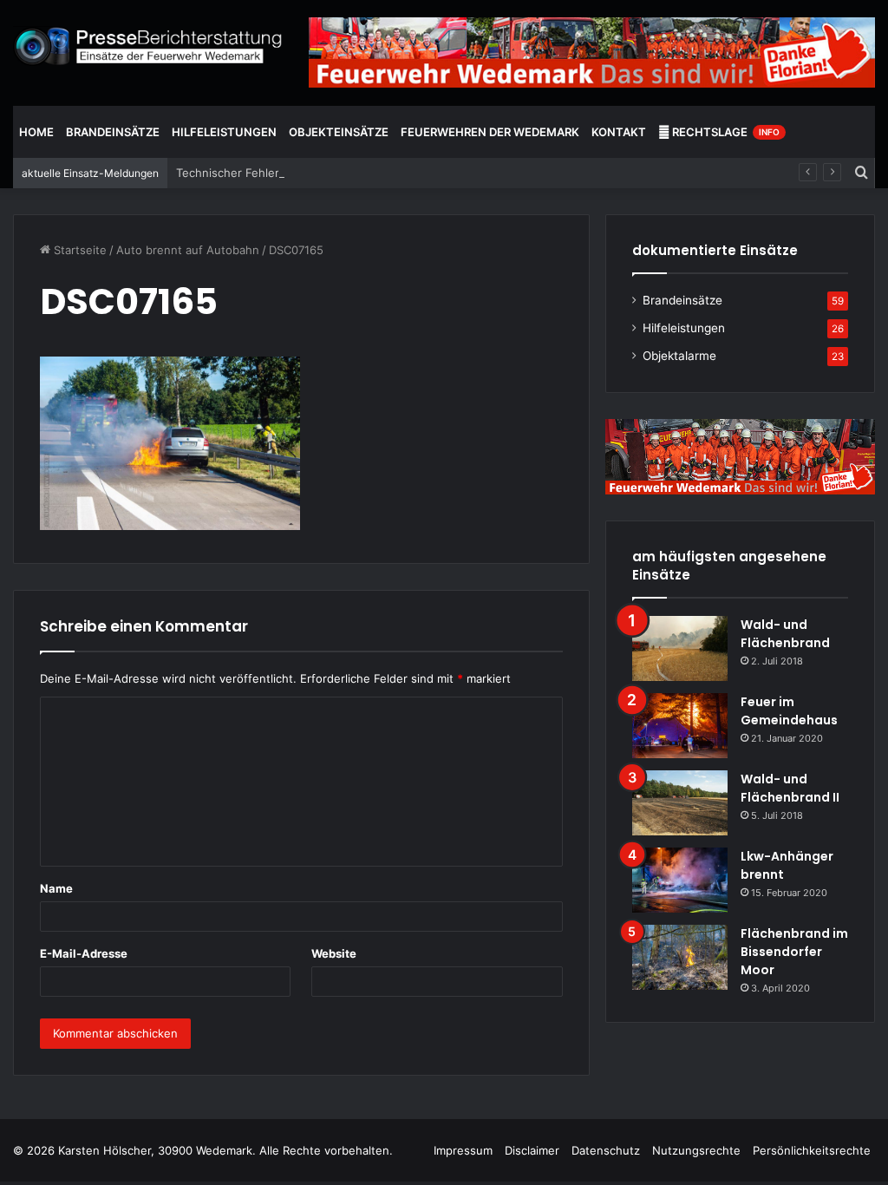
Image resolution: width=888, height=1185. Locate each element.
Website (333, 953)
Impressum (463, 1150)
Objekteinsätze (338, 132)
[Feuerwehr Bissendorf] (148, 46)
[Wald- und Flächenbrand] (680, 648)
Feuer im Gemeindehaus (789, 711)
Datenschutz (605, 1150)
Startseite (78, 250)
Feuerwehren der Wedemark (490, 132)
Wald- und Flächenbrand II (790, 788)
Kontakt (618, 132)
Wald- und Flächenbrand (785, 633)
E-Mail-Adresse (83, 953)
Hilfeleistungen (224, 132)
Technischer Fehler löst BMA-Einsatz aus (287, 173)
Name (56, 888)
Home (36, 132)
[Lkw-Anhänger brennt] (680, 880)
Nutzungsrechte (696, 1150)
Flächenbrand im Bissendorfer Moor (794, 952)
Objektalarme (679, 356)
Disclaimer (532, 1150)
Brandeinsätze (113, 132)
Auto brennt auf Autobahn (187, 250)
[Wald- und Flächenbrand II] (680, 802)
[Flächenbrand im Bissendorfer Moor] (680, 957)
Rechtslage (724, 132)
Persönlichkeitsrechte (812, 1150)
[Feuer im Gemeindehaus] (680, 725)
